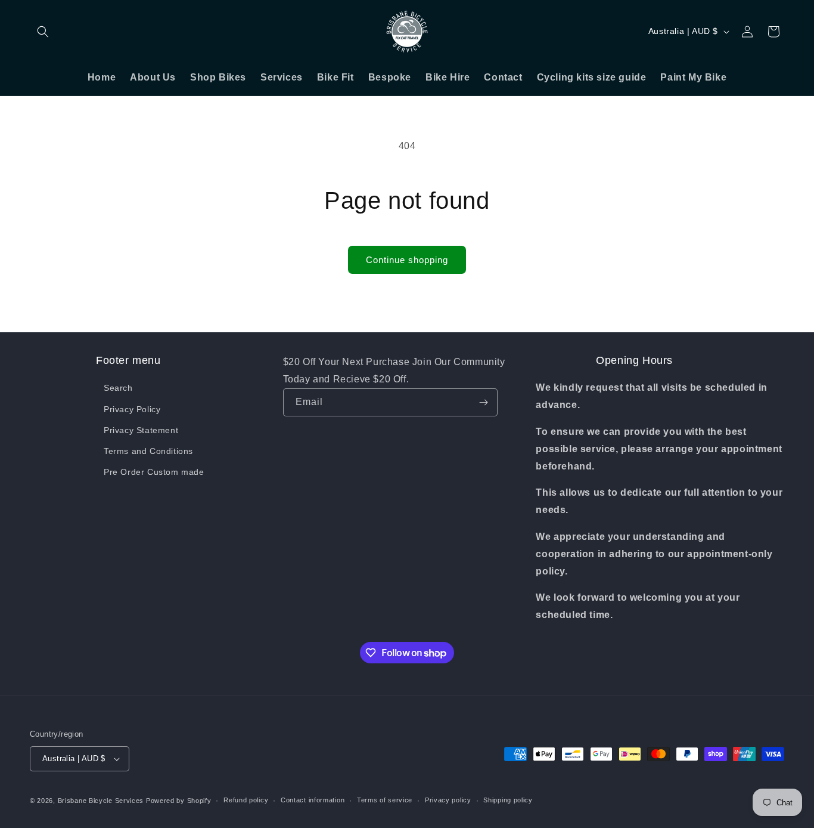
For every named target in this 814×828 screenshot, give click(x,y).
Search (118, 388)
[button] (43, 31)
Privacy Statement (141, 430)
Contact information (312, 800)
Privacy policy (448, 800)
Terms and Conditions (148, 451)
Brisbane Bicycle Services (101, 800)
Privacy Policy (132, 409)
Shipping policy (508, 800)
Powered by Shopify (179, 800)
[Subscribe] (484, 402)
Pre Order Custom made (154, 472)
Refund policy (245, 800)
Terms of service (384, 800)
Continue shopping (407, 260)
